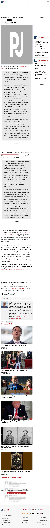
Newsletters (25, 520)
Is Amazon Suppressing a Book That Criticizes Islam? (16, 472)
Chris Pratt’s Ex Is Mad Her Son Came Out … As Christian (16, 371)
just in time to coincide (6, 260)
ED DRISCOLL (9, 321)
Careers (24, 525)
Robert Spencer (4, 474)
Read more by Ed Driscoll (16, 318)
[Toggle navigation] (48, 1)
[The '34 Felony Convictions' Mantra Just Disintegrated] (16, 335)
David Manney (4, 449)
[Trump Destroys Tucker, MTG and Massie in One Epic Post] (16, 410)
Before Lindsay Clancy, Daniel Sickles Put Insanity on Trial (15, 446)
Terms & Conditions (41, 520)
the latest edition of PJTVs (16, 288)
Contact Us (25, 517)
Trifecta (25, 288)
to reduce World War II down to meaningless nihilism (14, 269)
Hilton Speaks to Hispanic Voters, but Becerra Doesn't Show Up (16, 396)
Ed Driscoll (3, 20)
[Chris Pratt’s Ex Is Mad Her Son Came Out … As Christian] (16, 360)
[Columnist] (5, 304)
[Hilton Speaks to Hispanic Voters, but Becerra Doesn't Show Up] (16, 385)
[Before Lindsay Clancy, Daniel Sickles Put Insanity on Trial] (16, 435)
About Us (24, 522)
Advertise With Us (41, 517)
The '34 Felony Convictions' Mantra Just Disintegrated (14, 346)
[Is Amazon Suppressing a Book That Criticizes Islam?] (16, 461)
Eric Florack (4, 348)
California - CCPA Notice (42, 525)
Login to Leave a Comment (16, 493)
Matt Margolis (4, 424)
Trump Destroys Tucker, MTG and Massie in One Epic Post (15, 421)
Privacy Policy (39, 522)
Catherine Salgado (5, 373)
